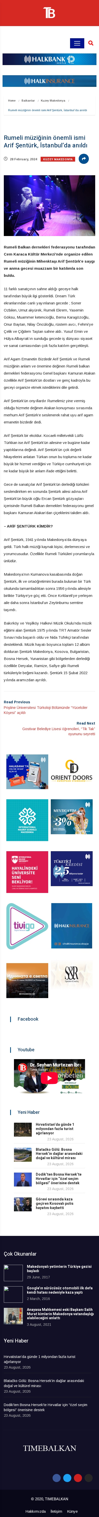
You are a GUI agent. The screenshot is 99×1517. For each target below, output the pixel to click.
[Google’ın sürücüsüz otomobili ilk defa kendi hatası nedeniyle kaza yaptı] (13, 1294)
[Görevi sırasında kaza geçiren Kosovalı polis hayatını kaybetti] (23, 1204)
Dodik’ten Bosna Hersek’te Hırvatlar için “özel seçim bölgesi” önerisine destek (58, 1179)
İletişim (56, 1511)
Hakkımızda (35, 1511)
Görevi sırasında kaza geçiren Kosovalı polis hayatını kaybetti (54, 1204)
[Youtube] (78, 1478)
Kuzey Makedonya (53, 100)
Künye (72, 1511)
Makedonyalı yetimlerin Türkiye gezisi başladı (59, 1269)
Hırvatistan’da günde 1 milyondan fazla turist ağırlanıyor (55, 1129)
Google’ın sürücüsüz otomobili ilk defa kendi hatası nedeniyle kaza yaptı (60, 1290)
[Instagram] (89, 1478)
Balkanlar (28, 100)
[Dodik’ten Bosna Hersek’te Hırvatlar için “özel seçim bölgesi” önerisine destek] (23, 1180)
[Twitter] (67, 1478)
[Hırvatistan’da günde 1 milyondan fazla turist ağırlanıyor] (23, 1130)
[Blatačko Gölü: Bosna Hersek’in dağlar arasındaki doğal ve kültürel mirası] (23, 1155)
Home (11, 100)
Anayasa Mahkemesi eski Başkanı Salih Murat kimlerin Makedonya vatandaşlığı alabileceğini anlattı (60, 1314)
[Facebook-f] (57, 1478)
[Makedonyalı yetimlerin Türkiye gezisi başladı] (13, 1273)
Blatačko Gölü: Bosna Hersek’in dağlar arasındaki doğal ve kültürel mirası (59, 1154)
